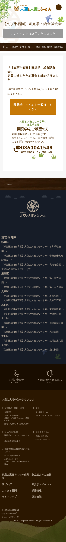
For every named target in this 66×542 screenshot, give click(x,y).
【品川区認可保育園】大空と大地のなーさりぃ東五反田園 (31, 309)
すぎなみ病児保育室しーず (15, 269)
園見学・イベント (41, 484)
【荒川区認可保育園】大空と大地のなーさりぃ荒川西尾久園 (32, 340)
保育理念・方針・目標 (14, 408)
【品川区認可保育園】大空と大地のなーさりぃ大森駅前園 (31, 314)
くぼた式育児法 (42, 436)
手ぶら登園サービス (12, 455)
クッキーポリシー (9, 517)
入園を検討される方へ (49, 381)
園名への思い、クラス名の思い (16, 424)
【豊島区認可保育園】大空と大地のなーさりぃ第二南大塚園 (32, 287)
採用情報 (37, 490)
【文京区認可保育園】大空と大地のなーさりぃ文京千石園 (31, 300)
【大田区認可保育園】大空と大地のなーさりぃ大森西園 (30, 331)
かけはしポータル (11, 459)
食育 (37, 408)
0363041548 (37, 147)
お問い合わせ (16, 380)
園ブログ (7, 484)
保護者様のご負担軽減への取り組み (17, 450)
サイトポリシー (8, 513)
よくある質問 (9, 490)
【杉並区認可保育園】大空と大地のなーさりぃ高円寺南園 (31, 264)
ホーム (5, 47)
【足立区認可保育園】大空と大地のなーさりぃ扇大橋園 (30, 349)
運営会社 (37, 496)
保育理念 (7, 412)
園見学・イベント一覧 (21, 47)
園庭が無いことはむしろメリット (16, 436)
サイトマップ (9, 496)
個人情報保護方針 (9, 510)
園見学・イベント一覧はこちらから (33, 107)
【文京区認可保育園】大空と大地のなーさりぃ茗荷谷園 (30, 296)
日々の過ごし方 (11, 432)
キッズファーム (42, 412)
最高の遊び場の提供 (12, 441)
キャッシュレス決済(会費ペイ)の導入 (17, 462)
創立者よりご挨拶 (41, 474)
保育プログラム (42, 432)
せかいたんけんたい (43, 439)
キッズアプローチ (11, 415)
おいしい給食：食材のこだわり (48, 415)
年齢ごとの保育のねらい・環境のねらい (16, 419)
